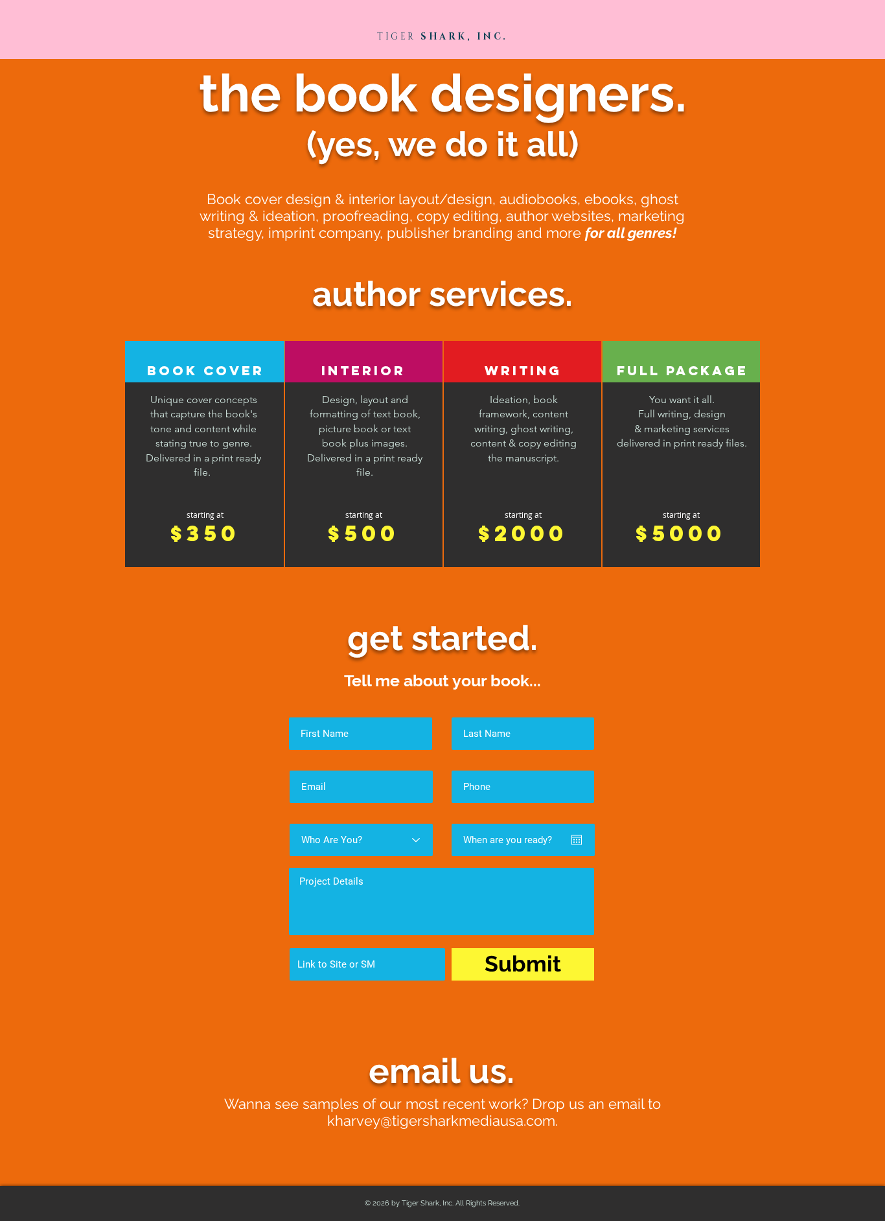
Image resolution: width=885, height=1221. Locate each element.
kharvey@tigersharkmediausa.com (441, 1120)
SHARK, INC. (462, 36)
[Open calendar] (576, 840)
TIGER (396, 36)
